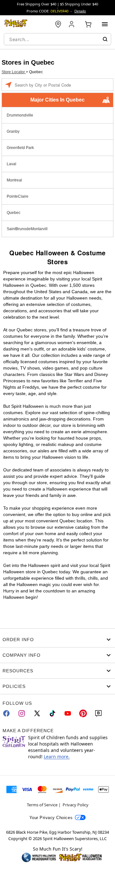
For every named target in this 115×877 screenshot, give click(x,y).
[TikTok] (52, 713)
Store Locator (14, 72)
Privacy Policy (75, 805)
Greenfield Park (20, 147)
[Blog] (98, 713)
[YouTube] (68, 713)
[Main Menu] (104, 24)
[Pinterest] (83, 713)
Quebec (13, 212)
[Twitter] (37, 713)
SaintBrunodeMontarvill (27, 229)
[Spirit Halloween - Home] (16, 24)
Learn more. (57, 756)
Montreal (14, 180)
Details (80, 11)
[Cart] (88, 24)
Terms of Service (42, 805)
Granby (13, 131)
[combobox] (57, 39)
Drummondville (20, 115)
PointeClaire (17, 196)
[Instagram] (22, 713)
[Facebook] (6, 713)
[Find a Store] (58, 24)
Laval (11, 164)
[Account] (72, 24)
